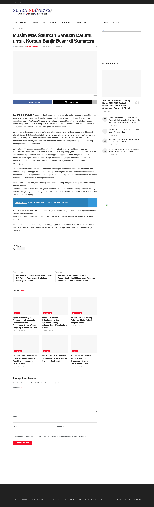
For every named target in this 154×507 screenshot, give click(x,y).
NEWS (35, 22)
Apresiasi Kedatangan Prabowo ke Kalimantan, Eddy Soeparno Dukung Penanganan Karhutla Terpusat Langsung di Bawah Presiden (25, 322)
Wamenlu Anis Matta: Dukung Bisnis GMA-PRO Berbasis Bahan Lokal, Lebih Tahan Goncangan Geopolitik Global (116, 104)
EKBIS (44, 22)
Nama (16, 416)
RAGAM (106, 22)
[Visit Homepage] (33, 11)
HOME (15, 22)
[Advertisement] (55, 259)
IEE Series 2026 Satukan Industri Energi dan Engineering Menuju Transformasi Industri (81, 359)
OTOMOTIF (53, 22)
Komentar (17, 387)
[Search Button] (140, 22)
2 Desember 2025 (48, 46)
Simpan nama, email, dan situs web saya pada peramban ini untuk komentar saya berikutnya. (51, 436)
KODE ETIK (99, 500)
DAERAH (22, 29)
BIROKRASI (24, 22)
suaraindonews (32, 46)
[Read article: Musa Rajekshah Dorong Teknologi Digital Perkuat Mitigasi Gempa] (84, 306)
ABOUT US (89, 500)
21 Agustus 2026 (77, 366)
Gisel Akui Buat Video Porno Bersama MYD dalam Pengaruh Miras (124, 131)
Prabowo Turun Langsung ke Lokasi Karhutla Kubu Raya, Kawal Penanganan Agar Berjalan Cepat (25, 359)
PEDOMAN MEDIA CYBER (74, 500)
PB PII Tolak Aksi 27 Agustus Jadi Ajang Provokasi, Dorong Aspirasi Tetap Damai (54, 358)
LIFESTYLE (94, 22)
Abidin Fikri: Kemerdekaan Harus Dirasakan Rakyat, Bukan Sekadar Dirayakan (124, 150)
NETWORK (117, 22)
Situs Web (60, 426)
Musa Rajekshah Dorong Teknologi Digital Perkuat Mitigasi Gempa (81, 320)
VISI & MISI (109, 500)
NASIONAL (18, 351)
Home (14, 29)
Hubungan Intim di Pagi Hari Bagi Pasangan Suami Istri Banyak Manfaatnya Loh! (124, 140)
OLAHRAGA (66, 22)
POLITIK (46, 351)
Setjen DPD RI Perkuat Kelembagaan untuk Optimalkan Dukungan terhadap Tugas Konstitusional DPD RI (54, 322)
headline (21, 249)
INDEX (60, 500)
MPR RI (17, 313)
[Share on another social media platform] (94, 102)
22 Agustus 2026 (19, 331)
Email (15, 426)
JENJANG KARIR (121, 500)
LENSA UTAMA (80, 22)
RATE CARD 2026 (135, 500)
